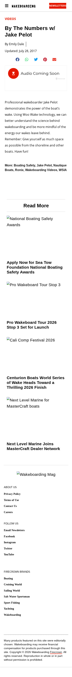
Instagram (10, 542)
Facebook (9, 536)
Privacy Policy (12, 494)
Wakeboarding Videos (41, 170)
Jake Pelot (44, 165)
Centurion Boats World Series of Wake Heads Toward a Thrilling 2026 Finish (36, 382)
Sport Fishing (12, 602)
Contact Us (10, 506)
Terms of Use (11, 500)
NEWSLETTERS (57, 5)
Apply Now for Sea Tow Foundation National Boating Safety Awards (35, 267)
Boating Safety (24, 165)
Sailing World (12, 590)
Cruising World (13, 584)
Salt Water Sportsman (17, 596)
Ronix (19, 170)
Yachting (9, 608)
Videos (10, 19)
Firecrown (56, 652)
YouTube (9, 554)
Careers (8, 512)
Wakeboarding (12, 614)
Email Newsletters (14, 530)
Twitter (8, 548)
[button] (17, 59)
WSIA (63, 170)
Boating (8, 578)
